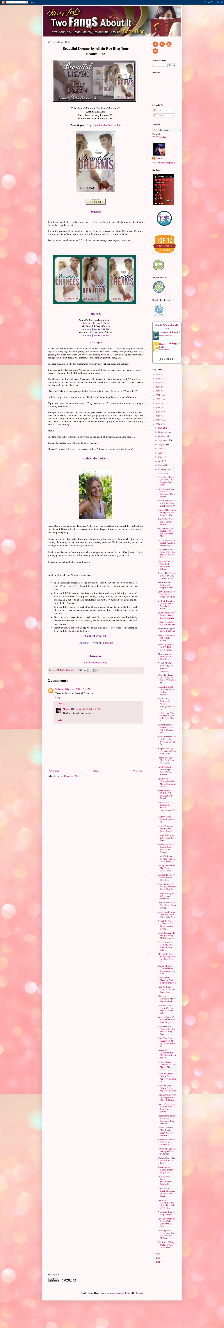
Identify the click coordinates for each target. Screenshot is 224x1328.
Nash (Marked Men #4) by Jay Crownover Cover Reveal (166, 492)
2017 (158, 411)
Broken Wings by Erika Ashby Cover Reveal (165, 828)
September (163, 440)
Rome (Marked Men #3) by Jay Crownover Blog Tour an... (166, 1119)
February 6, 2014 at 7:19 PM (77, 688)
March (161, 465)
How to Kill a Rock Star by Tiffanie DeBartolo (166, 1151)
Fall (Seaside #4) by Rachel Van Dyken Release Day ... (167, 543)
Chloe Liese (165, 349)
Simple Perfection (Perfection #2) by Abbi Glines (167, 751)
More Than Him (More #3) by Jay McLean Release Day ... (166, 553)
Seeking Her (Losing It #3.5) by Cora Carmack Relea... (167, 576)
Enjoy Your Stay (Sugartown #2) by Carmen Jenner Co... (167, 1042)
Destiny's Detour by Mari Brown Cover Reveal (166, 868)
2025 (158, 378)
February (162, 469)
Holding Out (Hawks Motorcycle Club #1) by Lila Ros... (167, 1097)
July (160, 448)
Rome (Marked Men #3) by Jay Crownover (166, 1142)
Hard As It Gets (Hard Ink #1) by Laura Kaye (166, 989)
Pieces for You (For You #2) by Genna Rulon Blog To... (167, 887)
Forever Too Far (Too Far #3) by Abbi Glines (166, 760)
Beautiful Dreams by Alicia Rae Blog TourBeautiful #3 (167, 503)
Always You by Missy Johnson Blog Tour (165, 656)
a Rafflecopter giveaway (95, 662)
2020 (158, 399)
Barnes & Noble (101, 323)
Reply (57, 697)
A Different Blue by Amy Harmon (166, 1213)
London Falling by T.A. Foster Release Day (166, 896)
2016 (158, 415)
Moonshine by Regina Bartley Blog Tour (165, 1170)
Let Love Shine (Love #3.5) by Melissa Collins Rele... (165, 1009)
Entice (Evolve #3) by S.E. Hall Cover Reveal (166, 647)
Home (96, 770)
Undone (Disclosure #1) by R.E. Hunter (166, 638)
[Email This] (85, 670)
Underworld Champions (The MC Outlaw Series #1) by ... (167, 782)
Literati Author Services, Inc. (107, 125)
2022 (158, 391)
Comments (161, 115)
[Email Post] (80, 670)
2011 (158, 1261)
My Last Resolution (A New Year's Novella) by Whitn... (166, 604)
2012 (158, 1257)
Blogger (139, 1293)
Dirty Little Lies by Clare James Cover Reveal (167, 905)
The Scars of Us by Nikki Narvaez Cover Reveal (166, 1245)
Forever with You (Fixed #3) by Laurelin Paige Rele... (165, 946)
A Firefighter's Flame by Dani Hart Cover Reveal (167, 980)
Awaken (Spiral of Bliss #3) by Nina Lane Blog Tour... (166, 1020)
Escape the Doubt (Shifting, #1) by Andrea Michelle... (166, 690)
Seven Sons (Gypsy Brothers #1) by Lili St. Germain (166, 615)
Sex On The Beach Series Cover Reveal (166, 522)
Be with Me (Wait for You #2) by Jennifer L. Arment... (165, 667)
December (163, 427)
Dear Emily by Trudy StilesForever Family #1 (164, 1180)
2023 (158, 386)
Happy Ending (162, 345)
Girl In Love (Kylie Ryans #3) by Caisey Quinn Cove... (166, 1222)
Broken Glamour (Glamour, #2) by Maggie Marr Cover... (166, 1065)
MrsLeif (66, 708)
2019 (158, 403)
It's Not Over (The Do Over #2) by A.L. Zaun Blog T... (166, 717)
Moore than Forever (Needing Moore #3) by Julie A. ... (166, 914)
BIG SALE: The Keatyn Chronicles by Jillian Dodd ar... (167, 957)
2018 (158, 407)
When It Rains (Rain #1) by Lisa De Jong (166, 1161)
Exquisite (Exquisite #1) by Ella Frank (166, 630)
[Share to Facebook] (94, 670)
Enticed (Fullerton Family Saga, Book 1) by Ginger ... (166, 848)
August (161, 444)
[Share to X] (91, 670)
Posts (158, 110)
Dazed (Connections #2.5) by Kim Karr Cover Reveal (166, 1108)
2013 (158, 1253)
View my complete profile (163, 162)
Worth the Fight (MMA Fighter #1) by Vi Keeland (167, 1088)
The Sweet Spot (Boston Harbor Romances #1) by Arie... (166, 969)
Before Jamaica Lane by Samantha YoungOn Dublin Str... (167, 740)
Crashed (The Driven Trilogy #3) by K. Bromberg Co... (167, 512)
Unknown (59, 689)
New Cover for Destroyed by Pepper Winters (165, 585)
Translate (162, 136)
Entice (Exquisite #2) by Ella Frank (166, 623)
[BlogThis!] (88, 670)
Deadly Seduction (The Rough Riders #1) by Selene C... (165, 770)
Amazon (87, 323)
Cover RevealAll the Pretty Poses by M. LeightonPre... (167, 935)
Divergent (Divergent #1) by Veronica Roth (167, 999)
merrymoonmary (117, 1293)
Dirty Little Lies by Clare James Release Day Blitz (166, 594)
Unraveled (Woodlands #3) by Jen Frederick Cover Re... (166, 1204)
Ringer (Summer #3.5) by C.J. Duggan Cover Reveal (165, 794)
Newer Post (54, 770)
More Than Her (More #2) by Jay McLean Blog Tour (166, 1030)
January (161, 473)
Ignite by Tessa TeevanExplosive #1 (166, 819)
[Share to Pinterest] (96, 670)
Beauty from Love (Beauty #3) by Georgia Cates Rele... (166, 481)
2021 (158, 395)
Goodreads (107, 642)
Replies (62, 703)
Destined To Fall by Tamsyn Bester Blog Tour (166, 877)
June (160, 452)
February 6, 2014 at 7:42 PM (87, 708)
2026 (158, 374)
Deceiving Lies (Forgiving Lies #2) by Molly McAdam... (166, 1234)
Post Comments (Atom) (70, 775)
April (161, 460)
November (163, 431)
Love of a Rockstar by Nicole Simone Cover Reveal (167, 859)
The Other (163, 332)
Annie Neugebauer (166, 335)
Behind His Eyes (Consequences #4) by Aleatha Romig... (165, 925)
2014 (158, 424)
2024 (158, 382)
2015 (158, 420)
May (160, 456)
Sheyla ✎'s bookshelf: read (167, 326)
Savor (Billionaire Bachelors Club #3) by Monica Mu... (165, 532)
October (162, 436)
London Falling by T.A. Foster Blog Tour (166, 838)
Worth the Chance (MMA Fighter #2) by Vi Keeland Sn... (167, 679)
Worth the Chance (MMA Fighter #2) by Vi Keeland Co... (167, 1077)
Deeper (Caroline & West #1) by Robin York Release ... (166, 565)
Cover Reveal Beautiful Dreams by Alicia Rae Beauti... (166, 1192)
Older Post (137, 770)
